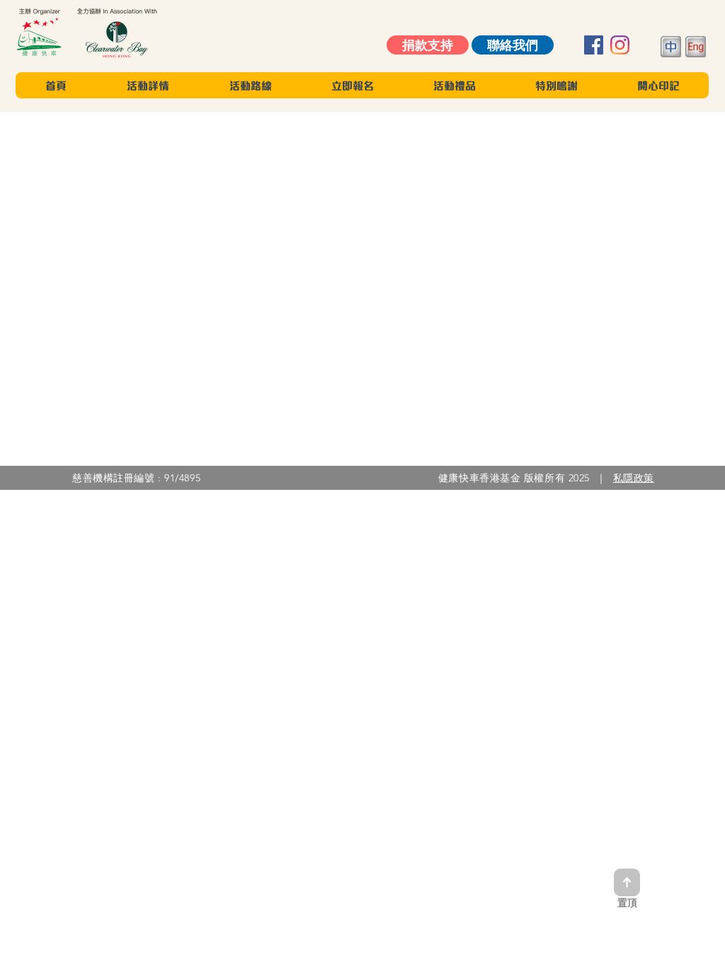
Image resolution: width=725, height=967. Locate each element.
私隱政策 (633, 477)
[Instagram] (619, 45)
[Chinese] (667, 48)
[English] (695, 48)
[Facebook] (593, 45)
